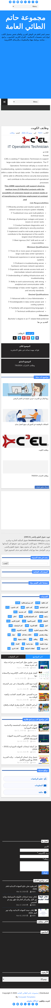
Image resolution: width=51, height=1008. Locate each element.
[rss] (25, 2)
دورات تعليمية (44, 644)
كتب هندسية (22, 612)
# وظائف (21, 333)
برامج (46, 616)
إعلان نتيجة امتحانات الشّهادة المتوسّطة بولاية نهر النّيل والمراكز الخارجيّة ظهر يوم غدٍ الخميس (20, 899)
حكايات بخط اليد (27, 635)
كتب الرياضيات (18, 625)
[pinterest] (14, 2)
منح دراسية (29, 644)
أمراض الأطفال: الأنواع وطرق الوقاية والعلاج (20, 705)
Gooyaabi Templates (26, 997)
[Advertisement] (25, 70)
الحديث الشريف (21, 630)
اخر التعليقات (13, 657)
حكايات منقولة (22, 639)
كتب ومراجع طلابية (27, 603)
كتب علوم (29, 607)
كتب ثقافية (44, 603)
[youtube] (17, 2)
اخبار (46, 625)
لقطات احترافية (29, 648)
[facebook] (33, 2)
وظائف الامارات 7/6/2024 (39, 476)
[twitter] (36, 2)
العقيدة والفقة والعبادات (41, 612)
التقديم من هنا (43, 322)
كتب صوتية (44, 648)
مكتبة (41, 792)
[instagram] (29, 2)
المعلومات (39, 785)
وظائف (12, 133)
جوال (13, 635)
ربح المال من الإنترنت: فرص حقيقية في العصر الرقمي (30, 398)
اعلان (14, 616)
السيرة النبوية (31, 621)
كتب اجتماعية (44, 607)
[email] (21, 2)
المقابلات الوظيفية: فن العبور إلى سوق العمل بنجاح (31, 424)
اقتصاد (17, 644)
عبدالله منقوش (32, 1001)
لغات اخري (15, 648)
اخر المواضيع (38, 657)
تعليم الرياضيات (37, 779)
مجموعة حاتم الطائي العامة (26, 21)
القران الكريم (15, 621)
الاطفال (45, 621)
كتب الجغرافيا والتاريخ (30, 616)
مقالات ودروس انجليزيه (41, 630)
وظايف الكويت (43, 450)
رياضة (46, 639)
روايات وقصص (43, 635)
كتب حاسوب (14, 607)
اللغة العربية (33, 625)
